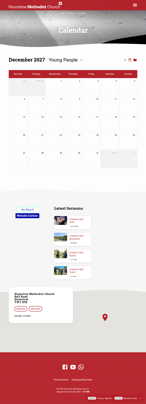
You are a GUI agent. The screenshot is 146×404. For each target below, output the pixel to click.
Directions (35, 309)
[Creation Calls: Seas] (60, 220)
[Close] (141, 398)
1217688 (85, 392)
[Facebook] (65, 367)
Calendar (82, 13)
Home (62, 13)
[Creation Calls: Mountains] (60, 237)
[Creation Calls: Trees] (60, 270)
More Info (21, 309)
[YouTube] (73, 367)
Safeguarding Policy (82, 379)
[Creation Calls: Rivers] (60, 253)
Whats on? (71, 13)
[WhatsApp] (81, 367)
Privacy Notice (61, 379)
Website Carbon (27, 215)
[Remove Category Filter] (81, 60)
